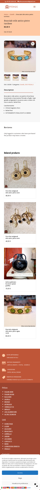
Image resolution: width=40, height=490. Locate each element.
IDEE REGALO (29, 84)
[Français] (10, 487)
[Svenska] (15, 487)
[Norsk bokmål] (18, 487)
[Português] (25, 487)
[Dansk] (20, 487)
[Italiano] (2, 487)
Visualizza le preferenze (20, 483)
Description (9, 90)
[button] (33, 43)
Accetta (20, 473)
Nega (20, 478)
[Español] (13, 487)
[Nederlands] (23, 487)
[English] (5, 487)
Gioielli (12, 14)
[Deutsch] (8, 487)
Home (6, 14)
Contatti (28, 487)
